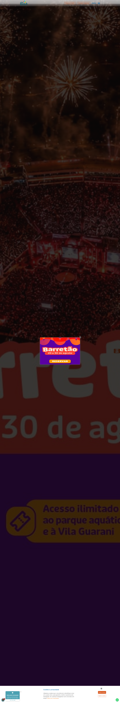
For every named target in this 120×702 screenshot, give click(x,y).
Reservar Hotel (69, 3)
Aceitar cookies (102, 692)
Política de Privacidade (53, 698)
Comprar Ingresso (83, 3)
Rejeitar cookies (102, 695)
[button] (101, 688)
